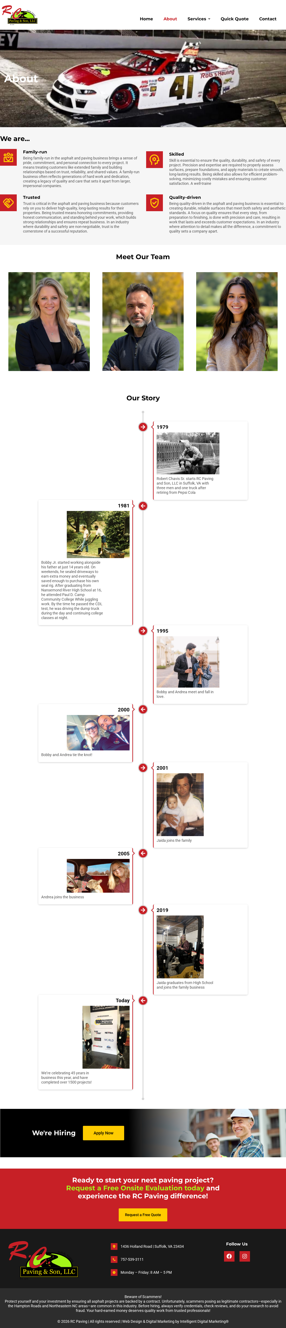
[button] (198, 19)
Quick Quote (235, 18)
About (170, 18)
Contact (268, 18)
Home (146, 18)
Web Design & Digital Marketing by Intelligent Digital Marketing (174, 1321)
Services (197, 18)
